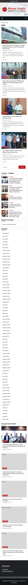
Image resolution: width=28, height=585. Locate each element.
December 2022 (6, 359)
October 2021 (6, 399)
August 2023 (6, 336)
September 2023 (7, 333)
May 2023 (5, 344)
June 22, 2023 (6, 120)
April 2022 (5, 382)
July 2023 (5, 339)
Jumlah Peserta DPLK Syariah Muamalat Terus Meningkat (15, 206)
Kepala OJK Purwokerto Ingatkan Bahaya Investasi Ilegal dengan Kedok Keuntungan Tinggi (13, 552)
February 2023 (6, 353)
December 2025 (6, 256)
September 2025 (7, 264)
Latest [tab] (4, 173)
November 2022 (6, 362)
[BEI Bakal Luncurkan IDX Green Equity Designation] (4, 197)
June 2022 (5, 376)
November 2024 (6, 293)
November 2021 (6, 396)
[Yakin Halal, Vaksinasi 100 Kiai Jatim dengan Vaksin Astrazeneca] (14, 140)
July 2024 (5, 304)
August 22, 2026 (7, 528)
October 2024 (6, 296)
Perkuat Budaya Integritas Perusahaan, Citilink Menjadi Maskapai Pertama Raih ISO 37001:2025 (13, 473)
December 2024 (6, 290)
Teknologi (5, 77)
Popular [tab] (11, 173)
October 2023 (6, 330)
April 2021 (5, 416)
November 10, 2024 (7, 50)
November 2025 (6, 259)
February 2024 (6, 319)
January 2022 (6, 390)
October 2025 (6, 262)
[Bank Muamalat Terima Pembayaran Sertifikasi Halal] (14, 106)
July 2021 (5, 407)
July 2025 (5, 270)
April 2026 (5, 244)
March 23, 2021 (7, 154)
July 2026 (5, 236)
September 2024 (7, 299)
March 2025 (5, 282)
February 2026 (6, 250)
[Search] (26, 18)
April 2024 (5, 313)
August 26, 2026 (7, 502)
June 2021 (5, 410)
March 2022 (5, 385)
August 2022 (6, 370)
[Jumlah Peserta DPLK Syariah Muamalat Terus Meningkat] (4, 204)
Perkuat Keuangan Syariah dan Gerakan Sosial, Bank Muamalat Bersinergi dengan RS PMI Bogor (14, 446)
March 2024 (5, 316)
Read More (5, 59)
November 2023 (6, 327)
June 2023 (5, 342)
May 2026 (5, 242)
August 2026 (6, 233)
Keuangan (5, 41)
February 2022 (6, 387)
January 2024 (6, 322)
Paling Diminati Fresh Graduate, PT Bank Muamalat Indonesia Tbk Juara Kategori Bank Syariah (13, 47)
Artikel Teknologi (11, 224)
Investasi (11, 195)
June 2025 (5, 273)
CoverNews (21, 580)
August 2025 (6, 267)
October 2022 (6, 364)
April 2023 (5, 347)
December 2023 (6, 324)
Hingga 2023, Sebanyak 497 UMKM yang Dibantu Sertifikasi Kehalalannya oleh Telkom (13, 82)
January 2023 (6, 356)
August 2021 (6, 405)
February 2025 (6, 284)
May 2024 (5, 310)
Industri (10, 185)
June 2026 (5, 239)
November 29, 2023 (7, 86)
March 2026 (5, 247)
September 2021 (7, 402)
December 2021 (6, 393)
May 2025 (5, 276)
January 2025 (6, 287)
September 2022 (7, 367)
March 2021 (5, 419)
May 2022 (5, 379)
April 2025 (5, 279)
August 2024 (6, 302)
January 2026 (6, 253)
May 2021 (5, 413)
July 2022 (5, 373)
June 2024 (5, 307)
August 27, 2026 (7, 449)
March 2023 (5, 350)
